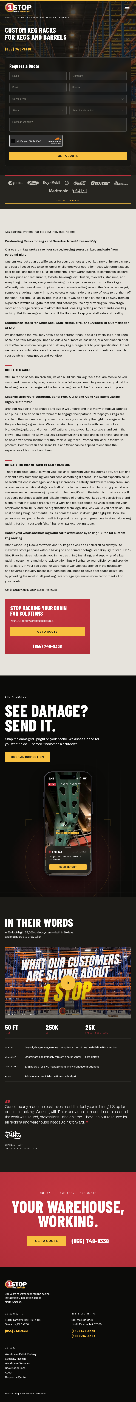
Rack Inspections (15, 1368)
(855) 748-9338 (18, 48)
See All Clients (68, 200)
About (8, 1372)
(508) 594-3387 (83, 1336)
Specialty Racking (16, 1358)
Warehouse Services (17, 1363)
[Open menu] (127, 7)
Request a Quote (15, 1377)
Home (8, 17)
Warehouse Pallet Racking (20, 1354)
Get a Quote (68, 155)
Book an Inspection (27, 757)
